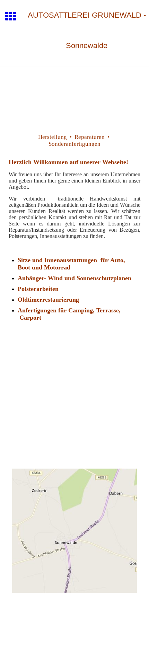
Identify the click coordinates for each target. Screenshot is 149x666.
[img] (74, 95)
